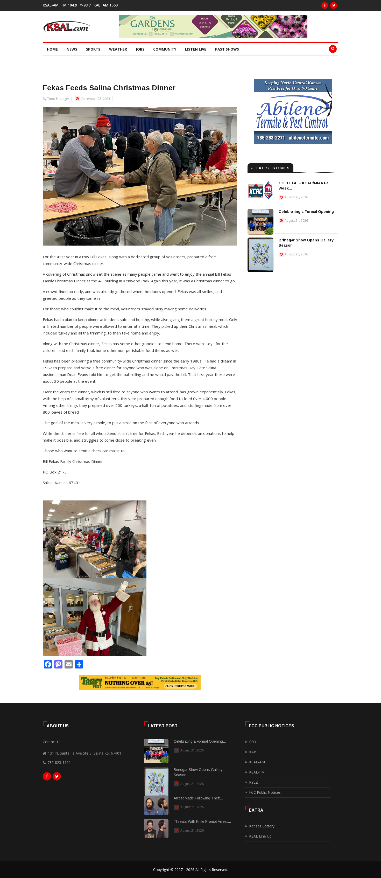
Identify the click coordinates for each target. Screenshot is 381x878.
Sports (93, 49)
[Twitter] (333, 5)
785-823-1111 (59, 762)
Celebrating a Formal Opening (306, 212)
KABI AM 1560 (106, 5)
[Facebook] (324, 5)
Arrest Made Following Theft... (198, 798)
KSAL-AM (51, 5)
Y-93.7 (85, 5)
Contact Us (52, 741)
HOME (52, 49)
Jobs (140, 49)
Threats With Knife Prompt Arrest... (202, 821)
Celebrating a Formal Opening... (200, 741)
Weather (118, 49)
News (72, 49)
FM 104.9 (69, 5)
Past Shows (227, 49)
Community (164, 49)
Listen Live (195, 49)
